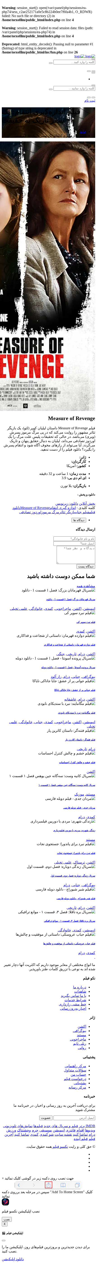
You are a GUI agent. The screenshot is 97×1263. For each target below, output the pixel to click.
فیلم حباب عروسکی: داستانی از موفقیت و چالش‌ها (69, 943)
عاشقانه (70, 699)
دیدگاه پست (85, 566)
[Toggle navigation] (93, 72)
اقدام (80, 1130)
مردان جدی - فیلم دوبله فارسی (79, 807)
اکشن (77, 609)
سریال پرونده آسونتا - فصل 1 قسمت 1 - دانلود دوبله (68, 667)
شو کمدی (46, 1134)
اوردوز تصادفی (30, 512)
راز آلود (56, 677)
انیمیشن (89, 609)
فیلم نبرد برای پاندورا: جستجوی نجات (76, 853)
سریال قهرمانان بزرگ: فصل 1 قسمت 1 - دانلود (70, 599)
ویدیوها (90, 1130)
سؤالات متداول (75, 1070)
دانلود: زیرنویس (66, 503)
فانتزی (71, 1130)
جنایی (76, 677)
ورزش (11, 1130)
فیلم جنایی (82, 512)
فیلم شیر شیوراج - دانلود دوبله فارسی (75, 898)
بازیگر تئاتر (67, 512)
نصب (7, 1219)
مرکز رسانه (77, 1087)
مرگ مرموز (50, 512)
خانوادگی (36, 609)
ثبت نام (89, 100)
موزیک (79, 794)
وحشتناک (24, 1130)
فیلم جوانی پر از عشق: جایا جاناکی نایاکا (74, 690)
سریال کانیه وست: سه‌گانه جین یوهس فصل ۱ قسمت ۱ (67, 785)
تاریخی (71, 654)
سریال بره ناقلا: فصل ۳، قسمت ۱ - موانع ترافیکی (69, 920)
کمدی (48, 609)
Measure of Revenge (35, 508)
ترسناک (79, 862)
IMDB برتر (87, 1126)
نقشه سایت (63, 1134)
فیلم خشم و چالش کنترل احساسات (77, 762)
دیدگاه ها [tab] (78, 520)
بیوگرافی (88, 677)
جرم (35, 1130)
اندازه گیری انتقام (63, 508)
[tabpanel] (48, 548)
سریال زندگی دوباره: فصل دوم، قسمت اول (73, 875)
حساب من (78, 1074)
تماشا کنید (80, 1134)
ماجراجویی (63, 609)
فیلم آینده (81, 1139)
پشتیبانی (80, 1083)
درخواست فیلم (75, 1079)
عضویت (46, 1118)
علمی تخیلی (19, 609)
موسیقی (45, 1130)
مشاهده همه (86, 586)
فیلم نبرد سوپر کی (85, 622)
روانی (82, 1048)
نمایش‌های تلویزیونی (17, 1126)
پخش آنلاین (87, 503)
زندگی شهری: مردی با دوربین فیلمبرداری (74, 830)
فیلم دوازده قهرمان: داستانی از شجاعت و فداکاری (69, 644)
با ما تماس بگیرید (73, 996)
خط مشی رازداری (72, 1004)
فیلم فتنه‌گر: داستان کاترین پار (80, 739)
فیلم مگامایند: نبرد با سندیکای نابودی (76, 712)
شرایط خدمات (75, 1000)
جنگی (60, 654)
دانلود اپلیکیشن (13, 1259)
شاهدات (80, 991)
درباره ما (79, 987)
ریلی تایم (79, 1043)
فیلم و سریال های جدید (61, 1126)
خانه (83, 131)
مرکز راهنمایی (75, 1066)
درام (81, 654)
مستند (90, 794)
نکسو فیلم (60, 1146)
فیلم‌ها (38, 1126)
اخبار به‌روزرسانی (73, 1008)
